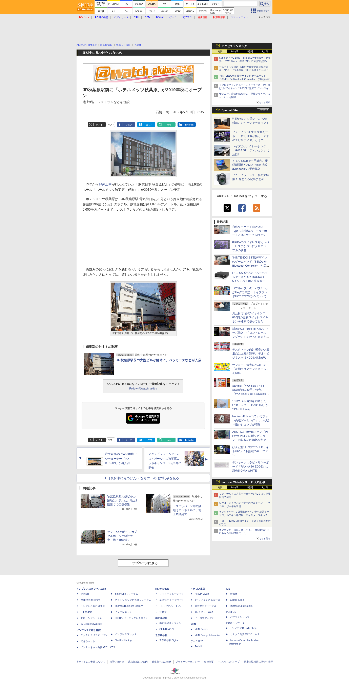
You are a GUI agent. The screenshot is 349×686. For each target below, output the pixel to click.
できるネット (88, 641)
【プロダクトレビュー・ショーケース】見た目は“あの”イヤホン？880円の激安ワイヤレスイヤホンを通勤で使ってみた (245, 88)
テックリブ (197, 641)
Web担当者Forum (90, 599)
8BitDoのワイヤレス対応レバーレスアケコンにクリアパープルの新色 (250, 246)
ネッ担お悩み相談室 (91, 624)
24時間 (234, 51)
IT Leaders (86, 612)
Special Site (230, 110)
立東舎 (163, 612)
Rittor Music (162, 588)
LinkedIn (189, 124)
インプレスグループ (229, 661)
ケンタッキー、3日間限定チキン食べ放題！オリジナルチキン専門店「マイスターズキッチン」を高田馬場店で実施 (244, 515)
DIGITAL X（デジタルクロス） (131, 618)
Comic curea (237, 599)
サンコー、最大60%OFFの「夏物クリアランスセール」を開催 (250, 369)
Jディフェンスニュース (207, 599)
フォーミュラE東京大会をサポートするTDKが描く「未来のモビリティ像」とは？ (250, 136)
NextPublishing (123, 640)
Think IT (85, 593)
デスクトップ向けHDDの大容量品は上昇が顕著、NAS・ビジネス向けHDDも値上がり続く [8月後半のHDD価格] (245, 70)
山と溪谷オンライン (170, 623)
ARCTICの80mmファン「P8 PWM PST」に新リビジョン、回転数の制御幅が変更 (250, 435)
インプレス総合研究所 (93, 606)
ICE (228, 588)
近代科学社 (161, 635)
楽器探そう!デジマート (171, 599)
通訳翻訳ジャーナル (206, 606)
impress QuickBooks (241, 606)
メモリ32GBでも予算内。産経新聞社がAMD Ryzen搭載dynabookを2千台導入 (250, 164)
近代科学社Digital (169, 640)
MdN (193, 624)
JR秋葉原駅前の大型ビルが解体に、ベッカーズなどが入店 (158, 360)
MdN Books (201, 629)
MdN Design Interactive (207, 635)
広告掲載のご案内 (138, 661)
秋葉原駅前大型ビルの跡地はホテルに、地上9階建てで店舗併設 (122, 500)
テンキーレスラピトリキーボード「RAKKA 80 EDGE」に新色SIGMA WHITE (250, 466)
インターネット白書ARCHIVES (98, 647)
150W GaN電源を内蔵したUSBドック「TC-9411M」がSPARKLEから (250, 405)
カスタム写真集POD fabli (244, 634)
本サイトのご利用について (90, 661)
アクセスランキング (234, 46)
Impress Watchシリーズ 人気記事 (243, 482)
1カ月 (265, 51)
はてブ (149, 124)
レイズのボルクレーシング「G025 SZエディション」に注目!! (250, 150)
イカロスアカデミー (206, 618)
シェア (128, 124)
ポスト (99, 124)
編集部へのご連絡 (161, 661)
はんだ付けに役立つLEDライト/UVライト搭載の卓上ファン (250, 451)
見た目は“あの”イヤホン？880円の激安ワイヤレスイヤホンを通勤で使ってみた (250, 317)
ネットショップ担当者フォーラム (133, 599)
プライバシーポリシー (188, 661)
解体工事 (105, 184)
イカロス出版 (198, 588)
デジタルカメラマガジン (94, 635)
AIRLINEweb (202, 593)
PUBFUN (231, 612)
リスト (111, 124)
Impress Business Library (129, 606)
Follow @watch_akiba (143, 388)
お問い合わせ (116, 661)
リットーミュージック (171, 593)
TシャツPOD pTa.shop (243, 628)
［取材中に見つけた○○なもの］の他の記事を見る (143, 478)
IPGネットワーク (235, 623)
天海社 (233, 593)
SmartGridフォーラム (126, 593)
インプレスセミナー (126, 612)
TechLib (199, 646)
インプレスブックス (126, 634)
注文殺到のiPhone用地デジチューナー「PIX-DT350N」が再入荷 (121, 458)
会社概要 (209, 661)
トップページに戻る (143, 563)
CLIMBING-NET (168, 629)
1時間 (219, 51)
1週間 (250, 51)
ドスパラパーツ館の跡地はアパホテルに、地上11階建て (187, 510)
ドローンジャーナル (91, 618)
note (169, 124)
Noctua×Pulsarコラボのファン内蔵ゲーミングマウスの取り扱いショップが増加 (250, 420)
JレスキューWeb (204, 612)
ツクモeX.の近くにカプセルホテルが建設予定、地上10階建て (122, 535)
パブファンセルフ (239, 617)
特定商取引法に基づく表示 (258, 661)
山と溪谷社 (161, 618)
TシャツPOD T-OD (170, 606)
